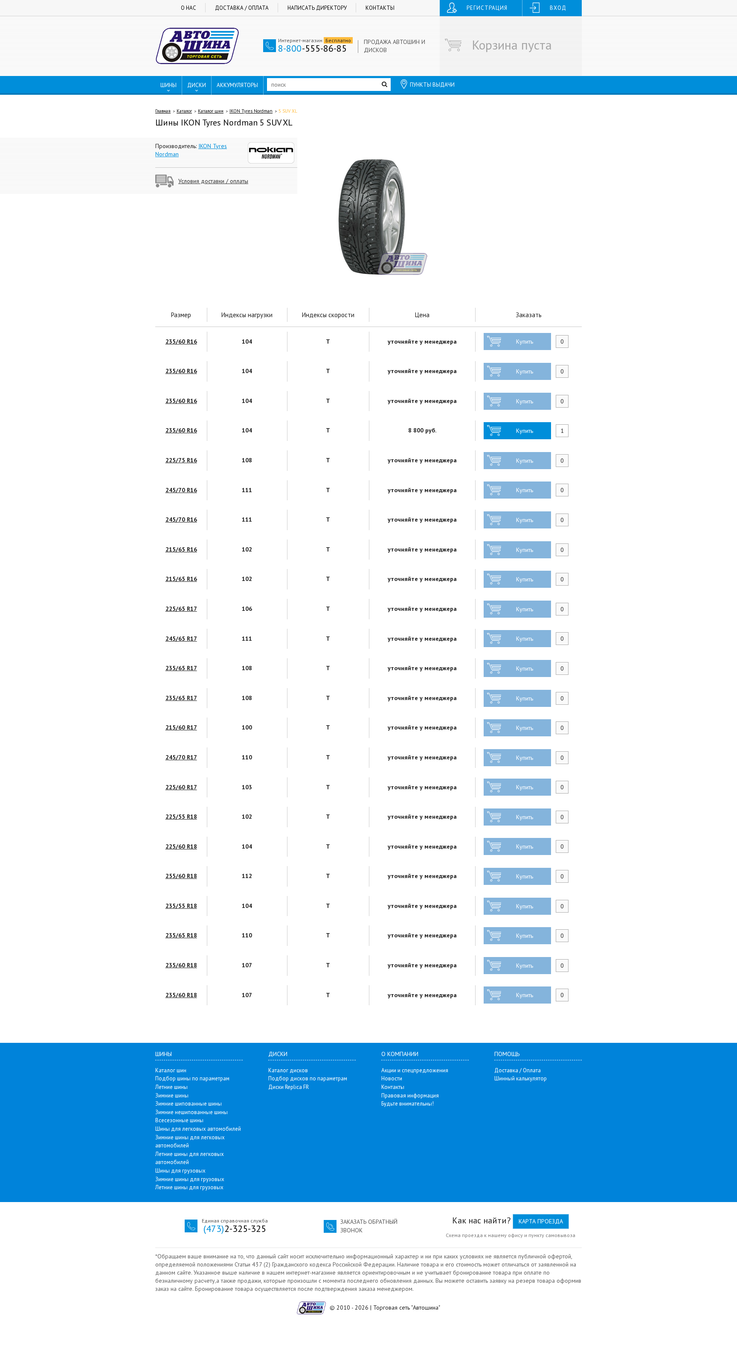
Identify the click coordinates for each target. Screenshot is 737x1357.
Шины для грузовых (180, 1170)
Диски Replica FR (288, 1087)
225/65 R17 (181, 609)
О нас (188, 8)
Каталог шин (210, 111)
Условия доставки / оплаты (213, 181)
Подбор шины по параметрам (192, 1078)
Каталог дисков (288, 1070)
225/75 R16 (181, 460)
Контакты (380, 8)
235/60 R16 (181, 341)
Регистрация (487, 8)
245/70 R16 (181, 490)
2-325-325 (234, 1228)
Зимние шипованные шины (188, 1103)
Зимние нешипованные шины (191, 1112)
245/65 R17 (181, 638)
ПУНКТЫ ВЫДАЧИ (432, 84)
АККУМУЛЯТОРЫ (237, 85)
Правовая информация (410, 1095)
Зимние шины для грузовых (189, 1179)
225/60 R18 (181, 846)
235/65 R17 (181, 668)
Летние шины (171, 1087)
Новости (391, 1078)
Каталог (184, 111)
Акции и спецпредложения (414, 1070)
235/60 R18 (181, 965)
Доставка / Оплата (242, 8)
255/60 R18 (181, 876)
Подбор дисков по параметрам (307, 1078)
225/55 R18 (181, 816)
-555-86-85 (312, 48)
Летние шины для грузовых (189, 1187)
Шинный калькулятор (520, 1078)
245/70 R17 (181, 757)
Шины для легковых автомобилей (198, 1128)
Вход (558, 8)
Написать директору (317, 8)
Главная (163, 111)
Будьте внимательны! (407, 1103)
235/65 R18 (181, 935)
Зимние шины (172, 1095)
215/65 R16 (181, 549)
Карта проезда (541, 1221)
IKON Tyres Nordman (251, 111)
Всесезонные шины (179, 1120)
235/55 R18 (181, 906)
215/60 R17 (181, 727)
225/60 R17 (181, 787)
